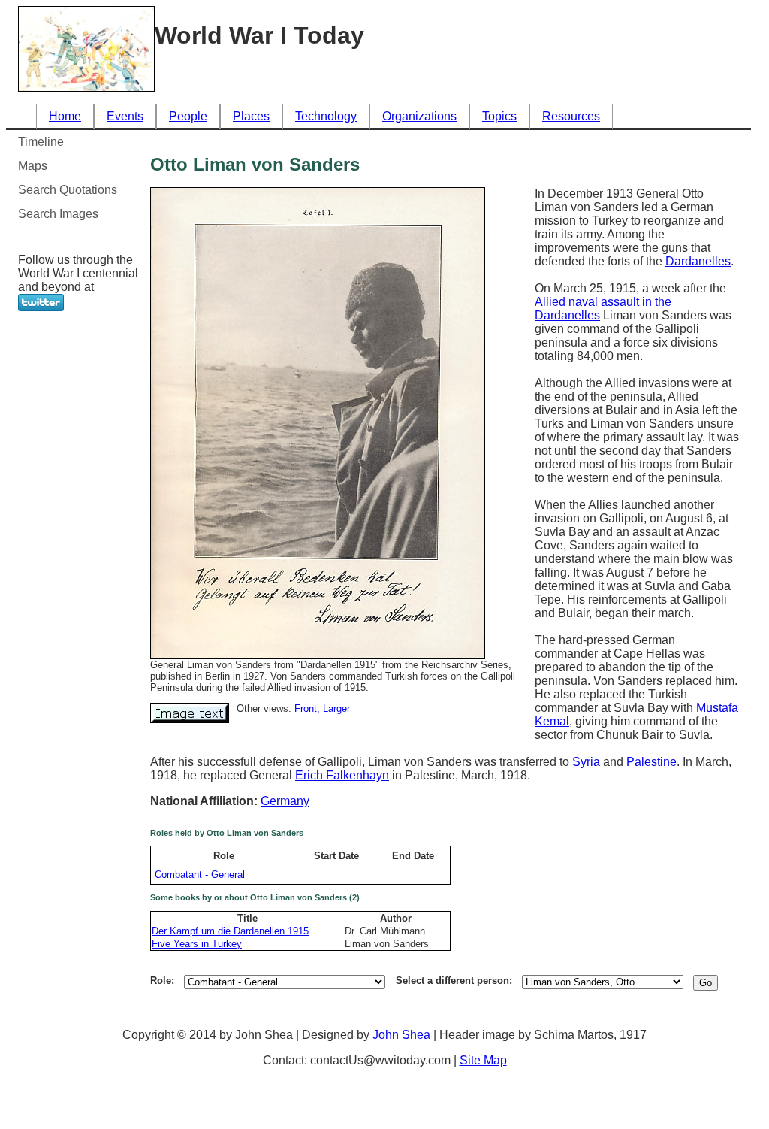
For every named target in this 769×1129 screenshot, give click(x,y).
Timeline (41, 141)
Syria (586, 761)
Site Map (483, 1060)
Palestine (651, 761)
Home (65, 116)
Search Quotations (67, 189)
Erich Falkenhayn (342, 775)
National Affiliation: (205, 801)
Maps (32, 165)
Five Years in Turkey (197, 943)
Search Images (58, 213)
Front (305, 708)
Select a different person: (454, 980)
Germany (285, 801)
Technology (326, 116)
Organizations (419, 116)
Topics (499, 116)
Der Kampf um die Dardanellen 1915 (230, 931)
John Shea (401, 1034)
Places (251, 116)
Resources (571, 116)
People (188, 116)
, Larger (333, 708)
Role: (162, 980)
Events (125, 116)
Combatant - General (200, 874)
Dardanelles (698, 261)
